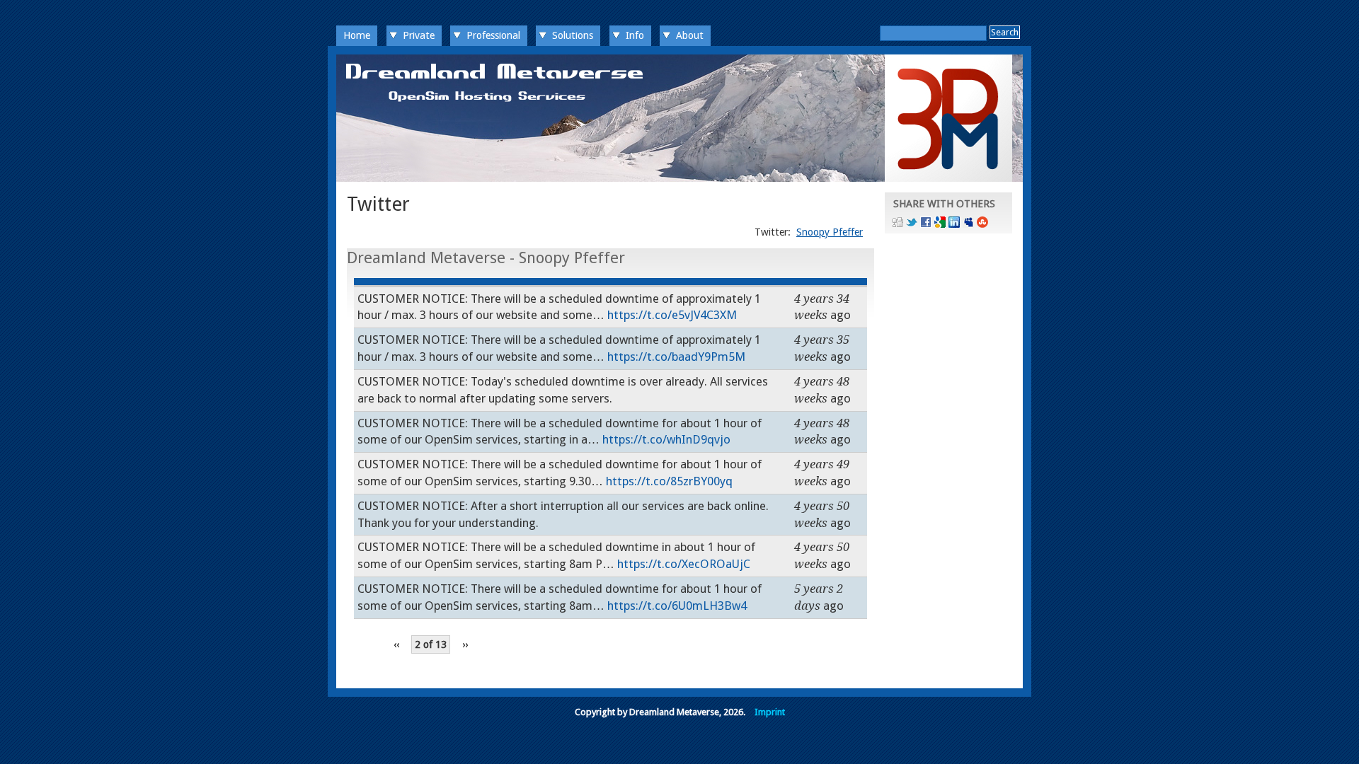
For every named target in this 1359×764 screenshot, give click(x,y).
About (690, 35)
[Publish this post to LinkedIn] (954, 224)
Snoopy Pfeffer (829, 232)
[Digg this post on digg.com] (897, 224)
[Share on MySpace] (968, 224)
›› (465, 644)
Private (419, 35)
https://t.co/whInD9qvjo (666, 439)
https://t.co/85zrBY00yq (669, 481)
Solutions (572, 35)
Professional (493, 35)
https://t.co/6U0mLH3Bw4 (677, 605)
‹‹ (396, 644)
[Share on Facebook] (925, 224)
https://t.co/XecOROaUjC (683, 564)
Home (356, 35)
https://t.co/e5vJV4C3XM (672, 315)
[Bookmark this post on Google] (940, 224)
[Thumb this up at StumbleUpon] (982, 224)
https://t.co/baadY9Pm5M (676, 356)
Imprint (770, 712)
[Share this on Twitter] (911, 224)
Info (635, 35)
